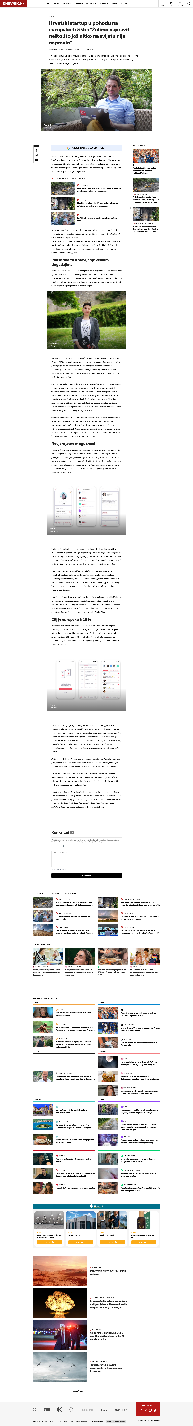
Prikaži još (78, 1391)
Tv (131, 3)
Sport (56, 3)
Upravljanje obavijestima (117, 1421)
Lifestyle (79, 3)
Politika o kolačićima (97, 1421)
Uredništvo (36, 1421)
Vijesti (47, 3)
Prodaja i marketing (48, 1421)
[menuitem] (188, 3)
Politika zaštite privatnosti (79, 1421)
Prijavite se (86, 875)
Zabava (123, 3)
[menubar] (188, 4)
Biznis (114, 3)
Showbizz (67, 3)
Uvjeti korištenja (62, 1421)
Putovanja (91, 3)
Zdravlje (104, 3)
